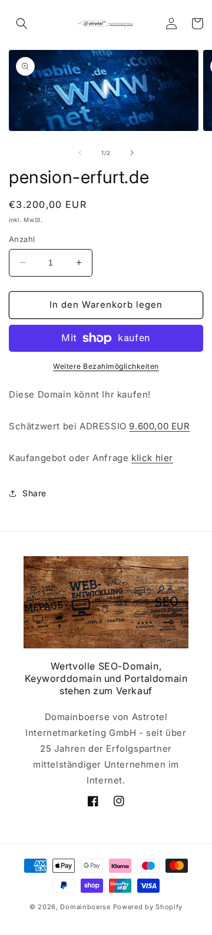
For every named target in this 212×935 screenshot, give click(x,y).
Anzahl (22, 239)
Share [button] (34, 493)
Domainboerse (85, 907)
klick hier (152, 457)
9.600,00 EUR (159, 426)
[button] (22, 23)
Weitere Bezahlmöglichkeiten (106, 366)
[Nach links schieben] (80, 153)
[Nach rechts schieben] (132, 153)
